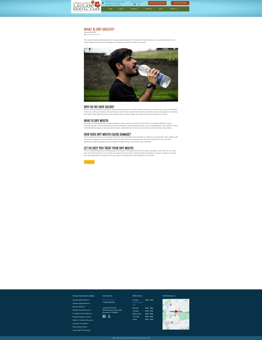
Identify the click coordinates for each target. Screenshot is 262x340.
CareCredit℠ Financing (81, 330)
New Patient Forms (180, 3)
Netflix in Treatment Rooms (82, 320)
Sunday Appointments (81, 303)
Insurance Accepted (80, 324)
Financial (148, 9)
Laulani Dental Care (93, 35)
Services (134, 9)
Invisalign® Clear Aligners (82, 313)
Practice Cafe (145, 338)
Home (110, 9)
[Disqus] (131, 199)
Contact (173, 9)
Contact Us (89, 162)
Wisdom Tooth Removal (81, 310)
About (121, 9)
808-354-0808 (136, 2)
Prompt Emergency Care (81, 317)
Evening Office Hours (80, 300)
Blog (161, 9)
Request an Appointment (157, 3)
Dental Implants (78, 307)
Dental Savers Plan (79, 327)
